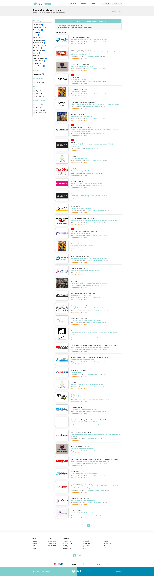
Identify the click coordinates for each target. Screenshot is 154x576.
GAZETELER (84, 3)
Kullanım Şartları (52, 541)
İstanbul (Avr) (38, 74)
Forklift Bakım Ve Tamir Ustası (81, 295)
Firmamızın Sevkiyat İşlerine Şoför (82, 513)
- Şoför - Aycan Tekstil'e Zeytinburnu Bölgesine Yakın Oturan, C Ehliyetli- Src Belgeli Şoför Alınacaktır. (95, 130)
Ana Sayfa (34, 540)
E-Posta (85, 43)
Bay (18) (38, 91)
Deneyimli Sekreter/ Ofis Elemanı (82, 246)
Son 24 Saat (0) (40, 104)
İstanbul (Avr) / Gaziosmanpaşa (96, 399)
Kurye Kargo (37, 37)
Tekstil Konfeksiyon (39, 58)
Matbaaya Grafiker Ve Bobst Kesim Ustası (85, 270)
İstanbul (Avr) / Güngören (93, 106)
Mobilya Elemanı (39, 43)
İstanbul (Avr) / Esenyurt (94, 374)
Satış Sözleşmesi (52, 545)
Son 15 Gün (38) (40, 113)
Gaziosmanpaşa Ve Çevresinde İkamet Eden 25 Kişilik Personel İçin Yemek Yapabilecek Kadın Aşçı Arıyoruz (96, 487)
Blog (33, 545)
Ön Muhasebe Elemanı (78, 79)
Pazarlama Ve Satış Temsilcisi (81, 208)
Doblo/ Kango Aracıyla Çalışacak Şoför (84, 422)
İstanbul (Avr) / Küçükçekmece (96, 210)
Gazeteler (34, 543)
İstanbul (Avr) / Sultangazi (93, 362)
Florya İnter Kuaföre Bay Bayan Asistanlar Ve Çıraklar (89, 283)
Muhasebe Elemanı (39, 45)
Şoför (35, 55)
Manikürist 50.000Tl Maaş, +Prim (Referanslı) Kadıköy (89, 196)
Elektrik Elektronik (39, 27)
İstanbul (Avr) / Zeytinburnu (94, 133)
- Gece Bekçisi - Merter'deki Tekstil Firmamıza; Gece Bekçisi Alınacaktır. (95, 104)
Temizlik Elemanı (39, 61)
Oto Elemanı (37, 48)
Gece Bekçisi (37, 30)
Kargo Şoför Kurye (77, 372)
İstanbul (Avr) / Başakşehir (94, 81)
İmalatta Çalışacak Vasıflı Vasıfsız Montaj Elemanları (89, 39)
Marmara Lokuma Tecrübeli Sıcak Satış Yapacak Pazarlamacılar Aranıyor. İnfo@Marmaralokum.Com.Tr (95, 53)
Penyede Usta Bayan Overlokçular (82, 171)
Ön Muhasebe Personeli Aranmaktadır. (84, 409)
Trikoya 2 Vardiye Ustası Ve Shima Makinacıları (87, 384)
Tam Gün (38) (39, 82)
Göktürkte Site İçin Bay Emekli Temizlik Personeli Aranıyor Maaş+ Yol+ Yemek (94, 334)
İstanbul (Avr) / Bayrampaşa (94, 160)
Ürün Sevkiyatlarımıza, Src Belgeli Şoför (84, 473)
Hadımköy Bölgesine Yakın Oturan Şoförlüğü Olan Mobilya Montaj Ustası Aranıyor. (95, 435)
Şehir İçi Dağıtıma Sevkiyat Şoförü (82, 66)
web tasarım (119, 571)
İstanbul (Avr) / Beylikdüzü (94, 475)
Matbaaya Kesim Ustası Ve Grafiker (83, 500)
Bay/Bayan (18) (40, 96)
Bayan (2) (38, 93)
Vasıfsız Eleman (38, 66)
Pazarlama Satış (38, 50)
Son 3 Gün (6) (39, 107)
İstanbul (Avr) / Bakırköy (93, 285)
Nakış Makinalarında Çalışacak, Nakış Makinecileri (88, 308)
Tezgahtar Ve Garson (78, 397)
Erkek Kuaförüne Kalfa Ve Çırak (81, 116)
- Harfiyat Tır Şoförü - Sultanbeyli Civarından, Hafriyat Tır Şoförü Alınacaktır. (92, 145)
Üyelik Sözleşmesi (52, 540)
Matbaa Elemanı (38, 40)
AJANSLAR (93, 3)
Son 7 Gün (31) (40, 110)
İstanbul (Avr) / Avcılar (93, 56)
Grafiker (36, 32)
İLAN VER (116, 3)
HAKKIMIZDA (74, 3)
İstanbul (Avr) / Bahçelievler (94, 41)
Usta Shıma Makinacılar (79, 158)
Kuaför (36, 35)
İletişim (34, 548)
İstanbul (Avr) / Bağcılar (93, 185)
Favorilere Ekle (76, 43)
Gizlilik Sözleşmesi (52, 543)
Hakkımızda (35, 541)
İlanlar (120, 11)
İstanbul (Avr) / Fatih (92, 148)
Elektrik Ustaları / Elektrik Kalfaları (82, 359)
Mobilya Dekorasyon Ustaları (80, 233)
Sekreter (36, 53)
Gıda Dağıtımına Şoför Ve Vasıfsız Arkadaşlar (86, 320)
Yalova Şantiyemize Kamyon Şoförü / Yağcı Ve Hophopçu (90, 347)
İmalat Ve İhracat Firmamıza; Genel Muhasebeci (87, 183)
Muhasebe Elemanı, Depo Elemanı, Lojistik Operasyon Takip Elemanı (94, 220)
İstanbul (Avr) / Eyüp (93, 337)
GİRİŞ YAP (106, 3)
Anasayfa (114, 11)
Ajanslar (34, 547)
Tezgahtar (37, 63)
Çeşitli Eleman (38, 24)
